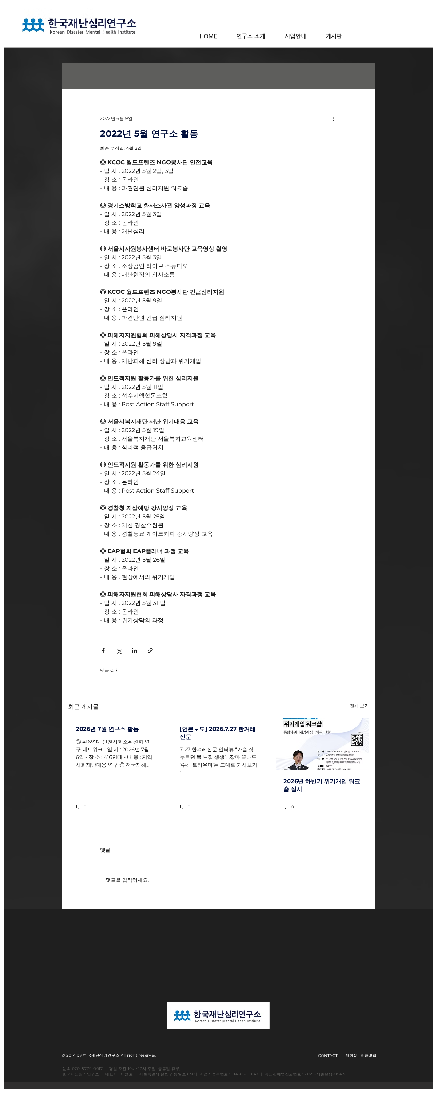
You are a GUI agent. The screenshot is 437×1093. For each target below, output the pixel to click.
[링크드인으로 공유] (134, 650)
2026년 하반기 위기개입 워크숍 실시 (321, 785)
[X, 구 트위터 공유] (119, 650)
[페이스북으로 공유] (103, 650)
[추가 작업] (333, 118)
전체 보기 (359, 706)
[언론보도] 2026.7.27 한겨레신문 (218, 733)
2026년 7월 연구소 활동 (107, 729)
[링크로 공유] (150, 650)
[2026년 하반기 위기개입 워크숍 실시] (322, 744)
